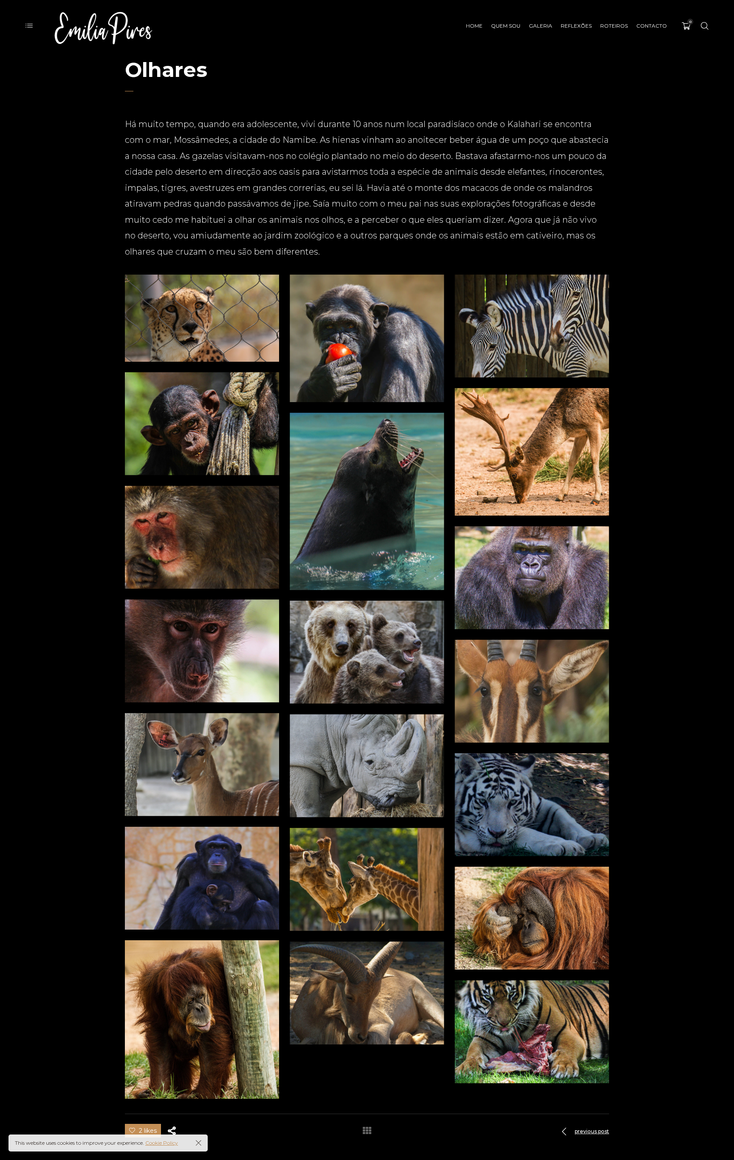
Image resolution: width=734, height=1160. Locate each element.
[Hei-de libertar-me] (202, 764)
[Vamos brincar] (367, 652)
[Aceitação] (202, 423)
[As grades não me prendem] (532, 577)
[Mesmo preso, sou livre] (532, 918)
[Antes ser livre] (532, 1031)
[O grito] (367, 501)
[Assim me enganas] (367, 338)
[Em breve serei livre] (202, 650)
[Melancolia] (367, 993)
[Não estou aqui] (532, 804)
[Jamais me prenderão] (532, 691)
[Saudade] (202, 1019)
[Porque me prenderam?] (367, 766)
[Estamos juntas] (532, 326)
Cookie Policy (161, 1143)
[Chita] (202, 318)
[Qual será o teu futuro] (202, 878)
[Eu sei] (532, 452)
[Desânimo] (202, 537)
